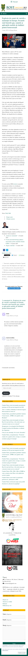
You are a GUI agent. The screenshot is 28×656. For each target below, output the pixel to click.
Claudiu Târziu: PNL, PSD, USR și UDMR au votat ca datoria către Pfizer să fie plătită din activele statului (13, 473)
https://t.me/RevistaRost (14, 288)
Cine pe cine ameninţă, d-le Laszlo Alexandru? (13, 432)
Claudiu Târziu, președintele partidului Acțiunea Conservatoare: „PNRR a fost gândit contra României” (14, 415)
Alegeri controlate (10, 245)
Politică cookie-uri (5, 650)
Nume (7, 614)
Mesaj (7, 625)
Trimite (14, 643)
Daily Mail (8, 213)
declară (15, 184)
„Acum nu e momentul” (11, 235)
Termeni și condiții (7, 601)
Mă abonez (6, 393)
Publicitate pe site (7, 605)
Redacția (5, 603)
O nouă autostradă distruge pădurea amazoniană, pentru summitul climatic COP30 (15, 241)
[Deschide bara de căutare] (26, 13)
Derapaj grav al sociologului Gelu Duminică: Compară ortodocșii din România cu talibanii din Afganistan (13, 428)
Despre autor (9, 217)
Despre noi (5, 599)
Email (7, 620)
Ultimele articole (10, 219)
